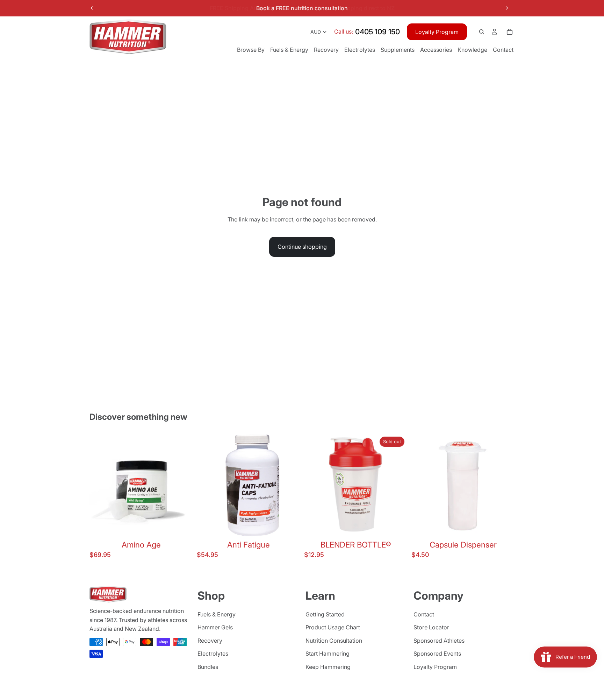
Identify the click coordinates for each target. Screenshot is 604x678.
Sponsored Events (437, 653)
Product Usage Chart (332, 627)
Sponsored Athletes (439, 640)
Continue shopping (302, 246)
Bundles (207, 666)
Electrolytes (212, 653)
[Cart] (509, 32)
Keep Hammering (328, 666)
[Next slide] (507, 8)
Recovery (209, 640)
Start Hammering (327, 653)
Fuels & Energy (216, 614)
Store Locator (431, 627)
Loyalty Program (437, 31)
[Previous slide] (92, 8)
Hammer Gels (215, 627)
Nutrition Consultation (333, 640)
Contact (424, 614)
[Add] (181, 526)
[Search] (481, 32)
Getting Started (325, 614)
